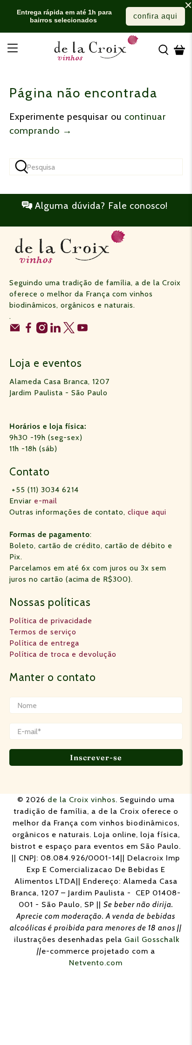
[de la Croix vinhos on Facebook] (28, 330)
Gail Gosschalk (152, 939)
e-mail (45, 500)
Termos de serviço (42, 631)
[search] (95, 166)
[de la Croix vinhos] (96, 49)
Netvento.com (96, 962)
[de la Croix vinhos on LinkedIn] (55, 330)
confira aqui (155, 16)
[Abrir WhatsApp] (169, 1021)
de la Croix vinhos (82, 799)
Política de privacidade (50, 620)
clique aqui (147, 512)
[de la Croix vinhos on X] (69, 330)
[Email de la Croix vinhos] (15, 330)
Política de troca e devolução (63, 654)
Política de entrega (44, 643)
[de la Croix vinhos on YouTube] (82, 330)
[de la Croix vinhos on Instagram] (42, 330)
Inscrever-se (96, 757)
